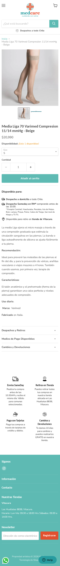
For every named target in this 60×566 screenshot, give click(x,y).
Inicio (4, 38)
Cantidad (6, 160)
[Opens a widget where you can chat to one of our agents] (47, 560)
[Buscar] (53, 24)
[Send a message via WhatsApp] (6, 560)
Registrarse (49, 535)
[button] (24, 113)
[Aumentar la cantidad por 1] (30, 167)
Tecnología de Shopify (30, 560)
